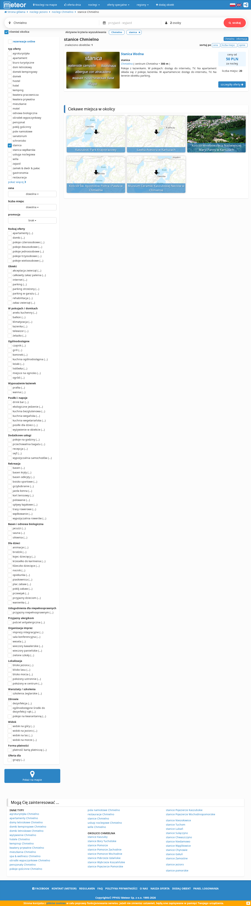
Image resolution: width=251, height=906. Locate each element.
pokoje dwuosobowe (27, 247)
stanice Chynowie (176, 850)
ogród (18, 377)
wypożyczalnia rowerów (29, 518)
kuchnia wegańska (26, 416)
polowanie (21, 500)
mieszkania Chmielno (23, 852)
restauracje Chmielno (101, 814)
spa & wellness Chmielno (25, 856)
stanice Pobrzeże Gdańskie (104, 858)
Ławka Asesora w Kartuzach (156, 150)
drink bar (20, 402)
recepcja (20, 448)
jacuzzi (19, 528)
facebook (42, 888)
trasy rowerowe (24, 509)
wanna (19, 392)
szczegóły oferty (231, 84)
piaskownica (22, 579)
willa (15, 159)
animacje (20, 547)
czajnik (19, 345)
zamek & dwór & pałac (26, 168)
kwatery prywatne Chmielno (27, 847)
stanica (17, 145)
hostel (16, 81)
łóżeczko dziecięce (26, 565)
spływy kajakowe (25, 504)
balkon (19, 317)
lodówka (20, 368)
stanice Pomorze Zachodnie (104, 849)
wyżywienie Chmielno (23, 835)
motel (16, 108)
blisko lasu (21, 669)
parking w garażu (26, 293)
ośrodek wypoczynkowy (27, 117)
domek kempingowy (25, 71)
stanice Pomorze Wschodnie (105, 853)
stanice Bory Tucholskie (102, 841)
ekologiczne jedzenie (28, 406)
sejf (17, 453)
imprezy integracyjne (28, 632)
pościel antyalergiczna (29, 622)
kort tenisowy (23, 495)
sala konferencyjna (26, 637)
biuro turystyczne (23, 62)
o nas (144, 888)
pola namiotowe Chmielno (104, 810)
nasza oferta (160, 888)
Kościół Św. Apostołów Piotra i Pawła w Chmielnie (96, 188)
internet (20, 279)
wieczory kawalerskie (28, 646)
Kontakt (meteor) (64, 888)
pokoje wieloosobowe (28, 260)
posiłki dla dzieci (25, 425)
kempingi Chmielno (22, 843)
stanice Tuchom (175, 824)
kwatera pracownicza (26, 94)
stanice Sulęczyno (177, 833)
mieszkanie (19, 104)
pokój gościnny (22, 127)
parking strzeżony (26, 289)
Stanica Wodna (132, 54)
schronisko (19, 140)
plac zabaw (22, 584)
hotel (16, 85)
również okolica (18, 31)
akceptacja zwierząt (27, 270)
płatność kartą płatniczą (29, 750)
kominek (20, 354)
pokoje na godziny (26, 439)
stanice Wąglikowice (178, 845)
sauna (19, 533)
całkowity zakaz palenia (29, 275)
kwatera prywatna (24, 99)
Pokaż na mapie (32, 779)
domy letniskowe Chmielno (26, 822)
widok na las (22, 735)
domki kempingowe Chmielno (28, 826)
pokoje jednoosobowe (28, 251)
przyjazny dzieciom (27, 598)
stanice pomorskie (177, 870)
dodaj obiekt (181, 888)
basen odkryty (23, 477)
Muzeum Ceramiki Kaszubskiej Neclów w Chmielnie (156, 188)
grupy (18, 759)
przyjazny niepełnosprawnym (33, 612)
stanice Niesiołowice (178, 820)
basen (19, 468)
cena (11, 188)
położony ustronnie (27, 679)
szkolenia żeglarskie (27, 693)
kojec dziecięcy (24, 556)
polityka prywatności (121, 888)
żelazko (19, 335)
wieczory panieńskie (27, 650)
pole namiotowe (22, 131)
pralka (19, 387)
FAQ (100, 888)
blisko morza (23, 674)
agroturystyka (21, 53)
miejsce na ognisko (27, 373)
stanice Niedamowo (178, 841)
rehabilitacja (23, 298)
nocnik (19, 570)
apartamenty (23, 233)
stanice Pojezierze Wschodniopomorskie (190, 814)
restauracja (20, 177)
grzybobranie (23, 486)
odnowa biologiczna (25, 113)
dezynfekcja (22, 703)
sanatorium (20, 136)
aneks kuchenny (25, 312)
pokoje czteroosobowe (28, 242)
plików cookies (56, 903)
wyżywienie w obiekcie (29, 429)
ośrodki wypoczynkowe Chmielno (30, 860)
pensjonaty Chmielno (23, 864)
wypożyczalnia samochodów (32, 458)
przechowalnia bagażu (29, 444)
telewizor (20, 331)
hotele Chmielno (20, 839)
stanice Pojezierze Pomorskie (105, 866)
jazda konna (22, 490)
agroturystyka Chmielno (24, 814)
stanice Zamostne (177, 858)
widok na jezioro (25, 730)
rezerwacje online (23, 41)
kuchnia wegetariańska (29, 420)
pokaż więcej (16, 182)
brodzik (19, 552)
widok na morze (25, 740)
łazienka (20, 326)
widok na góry (23, 726)
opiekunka (21, 575)
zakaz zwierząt (24, 302)
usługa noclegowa (24, 154)
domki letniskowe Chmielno (26, 831)
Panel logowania (206, 888)
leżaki (18, 364)
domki (19, 237)
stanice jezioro (175, 864)
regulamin (87, 888)
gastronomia (20, 173)
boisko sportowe (25, 481)
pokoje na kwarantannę (29, 716)
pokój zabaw (22, 588)
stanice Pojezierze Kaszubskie (184, 810)
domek (17, 76)
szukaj (236, 22)
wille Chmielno (97, 827)
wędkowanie (22, 513)
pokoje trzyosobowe (27, 256)
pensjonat (19, 122)
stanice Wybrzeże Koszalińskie (106, 862)
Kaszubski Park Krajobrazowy (95, 150)
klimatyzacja (22, 321)
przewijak (21, 593)
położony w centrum (27, 683)
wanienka (21, 602)
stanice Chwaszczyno (179, 837)
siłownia (20, 537)
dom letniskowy (22, 67)
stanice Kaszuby (97, 837)
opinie (242, 45)
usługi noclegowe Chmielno (105, 822)
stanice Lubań (174, 828)
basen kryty (22, 472)
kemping (18, 90)
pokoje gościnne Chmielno (26, 869)
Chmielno (127, 63)
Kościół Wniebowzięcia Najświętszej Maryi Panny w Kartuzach (216, 147)
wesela (19, 641)
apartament (20, 58)
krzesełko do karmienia (29, 561)
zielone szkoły (23, 655)
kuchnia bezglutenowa (29, 411)
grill (17, 350)
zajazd (17, 163)
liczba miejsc (16, 201)
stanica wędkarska (24, 150)
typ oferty (14, 49)
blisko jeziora (23, 665)
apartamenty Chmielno (24, 818)
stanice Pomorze (98, 845)
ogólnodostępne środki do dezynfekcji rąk (29, 709)
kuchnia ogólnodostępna (30, 359)
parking (20, 284)
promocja (14, 214)
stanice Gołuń (174, 854)
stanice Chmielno (98, 818)
